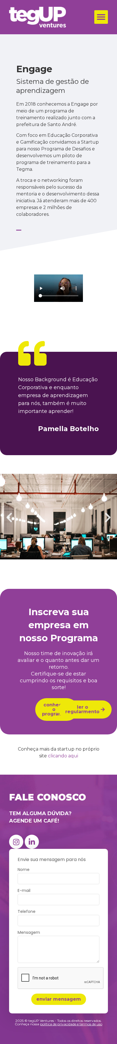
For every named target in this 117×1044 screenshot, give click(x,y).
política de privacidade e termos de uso (71, 1024)
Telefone (26, 911)
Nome (24, 870)
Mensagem (29, 932)
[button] (101, 17)
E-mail (24, 891)
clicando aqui (63, 756)
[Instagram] (16, 842)
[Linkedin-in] (32, 842)
